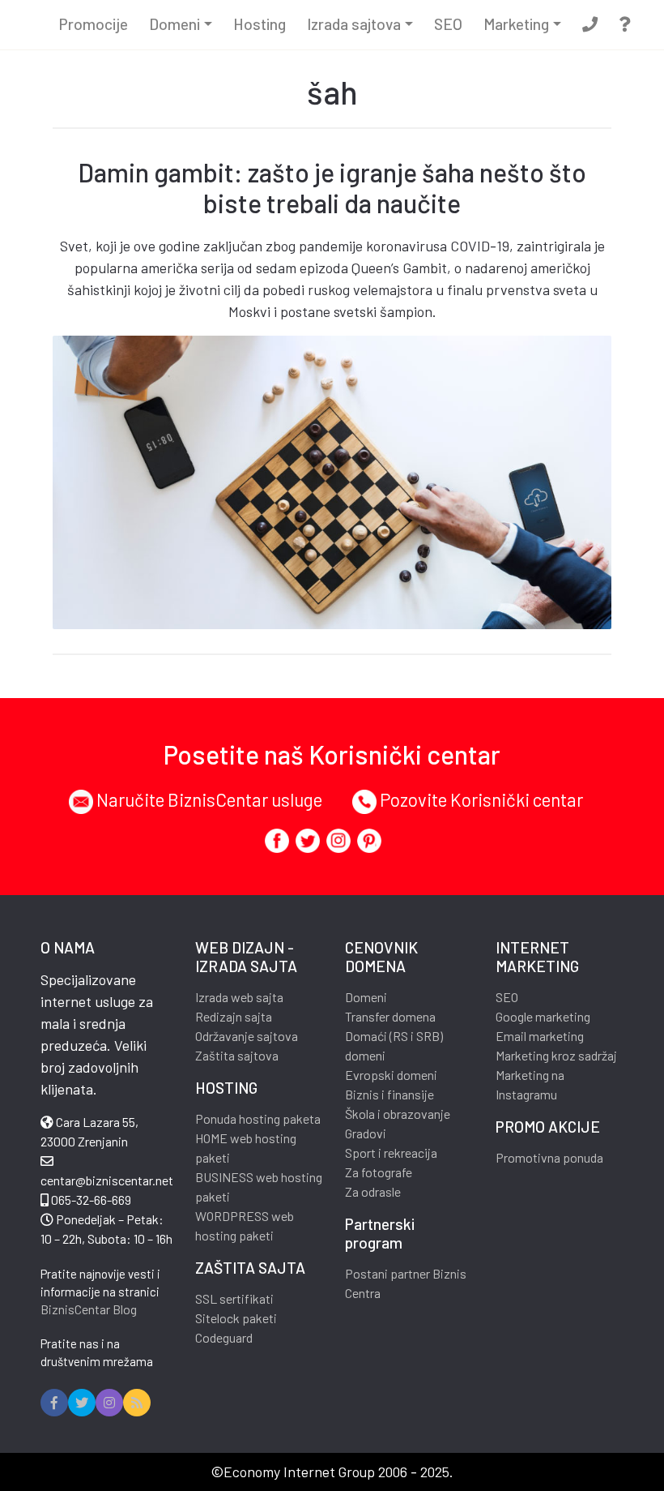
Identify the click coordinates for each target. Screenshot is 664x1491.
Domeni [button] (174, 24)
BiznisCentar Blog (88, 1309)
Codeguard (224, 1337)
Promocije (93, 24)
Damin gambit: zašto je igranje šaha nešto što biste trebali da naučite (332, 187)
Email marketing (540, 1035)
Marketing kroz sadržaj (556, 1055)
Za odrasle (373, 1191)
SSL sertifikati (234, 1298)
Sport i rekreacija (391, 1152)
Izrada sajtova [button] (354, 24)
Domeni (366, 997)
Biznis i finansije (389, 1094)
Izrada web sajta (239, 997)
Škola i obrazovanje (397, 1113)
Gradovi (365, 1133)
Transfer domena (390, 1016)
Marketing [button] (516, 24)
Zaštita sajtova (237, 1055)
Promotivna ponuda (549, 1157)
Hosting (259, 24)
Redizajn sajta (233, 1016)
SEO (448, 24)
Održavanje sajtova (246, 1035)
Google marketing (543, 1016)
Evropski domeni (391, 1074)
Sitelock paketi (236, 1318)
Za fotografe (378, 1172)
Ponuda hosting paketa (258, 1118)
